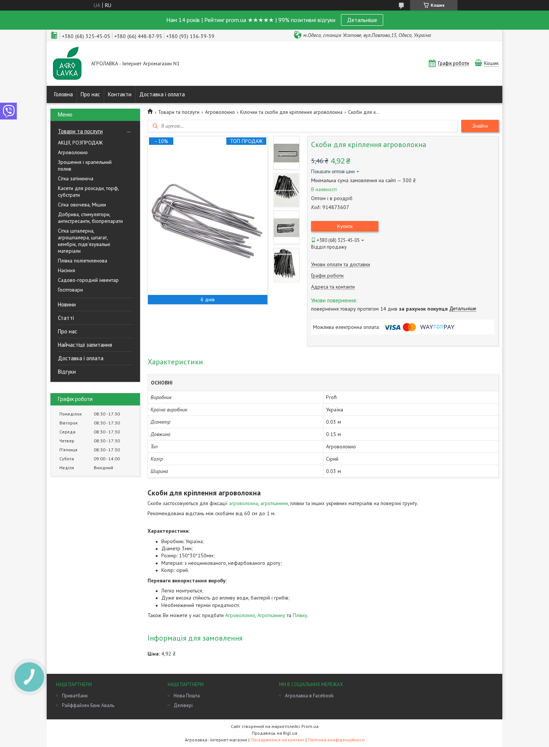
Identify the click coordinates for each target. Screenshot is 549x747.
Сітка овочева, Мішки (82, 204)
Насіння (66, 270)
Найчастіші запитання (85, 344)
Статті (66, 317)
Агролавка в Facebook (309, 695)
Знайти (480, 126)
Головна (63, 94)
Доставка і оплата (162, 94)
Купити (345, 226)
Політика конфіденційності (336, 740)
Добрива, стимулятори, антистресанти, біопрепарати (90, 217)
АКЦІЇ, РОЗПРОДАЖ (80, 142)
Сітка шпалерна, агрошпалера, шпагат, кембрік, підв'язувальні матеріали (84, 240)
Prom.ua (310, 726)
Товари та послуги (80, 131)
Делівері (183, 705)
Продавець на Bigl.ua (274, 733)
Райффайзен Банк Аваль (88, 705)
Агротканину (271, 615)
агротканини (274, 503)
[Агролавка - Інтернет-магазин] (67, 64)
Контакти (119, 94)
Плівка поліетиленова (82, 260)
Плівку (300, 615)
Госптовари (70, 289)
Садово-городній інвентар (88, 280)
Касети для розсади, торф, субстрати (88, 191)
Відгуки (67, 371)
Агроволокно (73, 152)
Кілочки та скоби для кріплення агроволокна (291, 112)
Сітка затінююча (75, 178)
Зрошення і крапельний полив (85, 165)
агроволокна (243, 503)
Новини (67, 304)
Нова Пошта (187, 695)
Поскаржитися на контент (277, 740)
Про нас (90, 94)
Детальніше (362, 20)
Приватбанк (75, 695)
